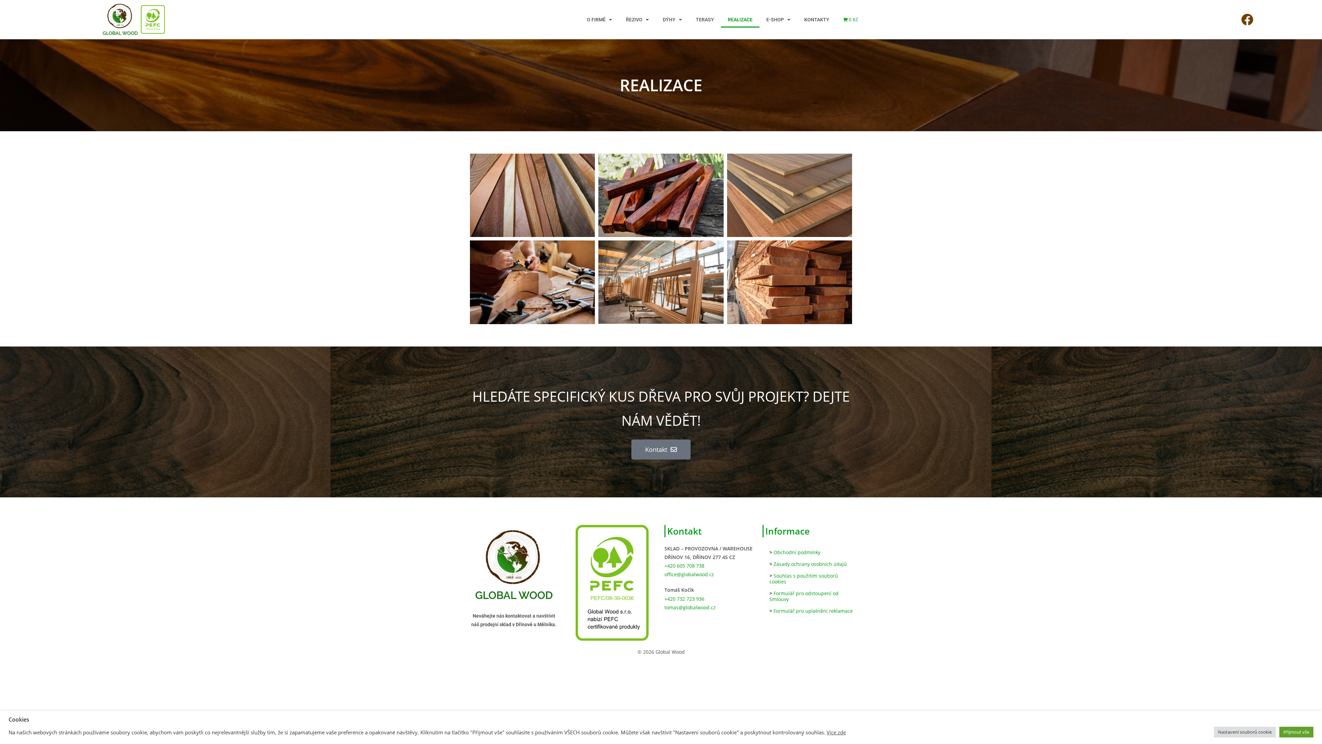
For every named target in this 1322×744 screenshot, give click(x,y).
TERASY (705, 19)
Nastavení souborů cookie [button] (1245, 732)
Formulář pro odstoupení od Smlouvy (804, 596)
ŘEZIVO (634, 19)
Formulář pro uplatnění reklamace (813, 611)
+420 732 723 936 (684, 599)
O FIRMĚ (596, 19)
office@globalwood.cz (689, 574)
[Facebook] (1247, 20)
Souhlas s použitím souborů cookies (803, 578)
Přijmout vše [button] (1296, 732)
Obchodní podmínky (797, 552)
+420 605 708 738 (684, 565)
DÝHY (669, 19)
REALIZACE (740, 19)
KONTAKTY (816, 19)
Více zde (836, 732)
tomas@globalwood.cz (690, 607)
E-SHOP (775, 19)
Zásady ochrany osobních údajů (810, 564)
